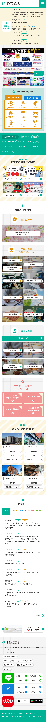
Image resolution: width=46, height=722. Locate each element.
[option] (23, 62)
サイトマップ (37, 716)
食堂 (12, 455)
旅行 (36, 142)
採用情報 (6, 669)
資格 (29, 142)
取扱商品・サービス (12, 459)
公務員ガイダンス (10, 142)
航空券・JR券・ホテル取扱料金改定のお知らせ (26, 43)
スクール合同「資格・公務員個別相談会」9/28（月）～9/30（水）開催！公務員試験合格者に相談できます (22, 525)
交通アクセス (8, 665)
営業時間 (12, 451)
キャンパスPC (9, 146)
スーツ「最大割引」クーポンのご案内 (18, 584)
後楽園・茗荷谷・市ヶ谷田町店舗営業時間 (17, 661)
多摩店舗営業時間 (9, 657)
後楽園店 (33, 676)
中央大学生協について (24, 665)
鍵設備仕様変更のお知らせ (20, 22)
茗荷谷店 (33, 681)
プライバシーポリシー (25, 716)
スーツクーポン (22, 146)
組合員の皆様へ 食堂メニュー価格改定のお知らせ (27, 29)
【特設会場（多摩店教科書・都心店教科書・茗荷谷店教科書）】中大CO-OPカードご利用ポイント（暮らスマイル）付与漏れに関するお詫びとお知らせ (27, 14)
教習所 (35, 137)
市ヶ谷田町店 (20, 681)
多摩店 (18, 676)
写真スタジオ (8, 151)
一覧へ (38, 615)
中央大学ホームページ (9, 716)
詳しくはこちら (23, 338)
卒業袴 (22, 142)
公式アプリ (25, 137)
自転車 (34, 146)
